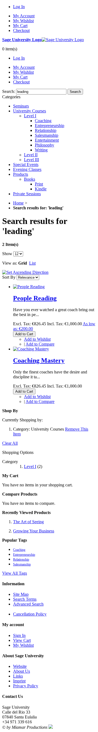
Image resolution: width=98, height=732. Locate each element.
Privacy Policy (25, 686)
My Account (24, 16)
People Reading (35, 298)
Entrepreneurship (24, 555)
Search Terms (24, 599)
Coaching (19, 550)
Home (18, 203)
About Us (21, 671)
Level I (30, 466)
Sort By (9, 277)
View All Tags (14, 573)
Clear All (10, 443)
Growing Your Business (33, 531)
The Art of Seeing (28, 521)
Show (7, 253)
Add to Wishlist (37, 339)
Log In (19, 6)
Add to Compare (40, 344)
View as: (9, 263)
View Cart (22, 640)
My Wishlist (23, 20)
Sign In (19, 635)
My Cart (20, 25)
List (32, 263)
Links (18, 676)
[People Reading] (29, 286)
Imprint (19, 681)
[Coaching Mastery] (31, 349)
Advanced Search (28, 604)
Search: (8, 91)
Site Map (21, 594)
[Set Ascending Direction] (25, 272)
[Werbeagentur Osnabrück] (50, 727)
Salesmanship (22, 564)
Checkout (21, 30)
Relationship (21, 559)
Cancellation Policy (30, 614)
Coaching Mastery (39, 360)
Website (20, 666)
